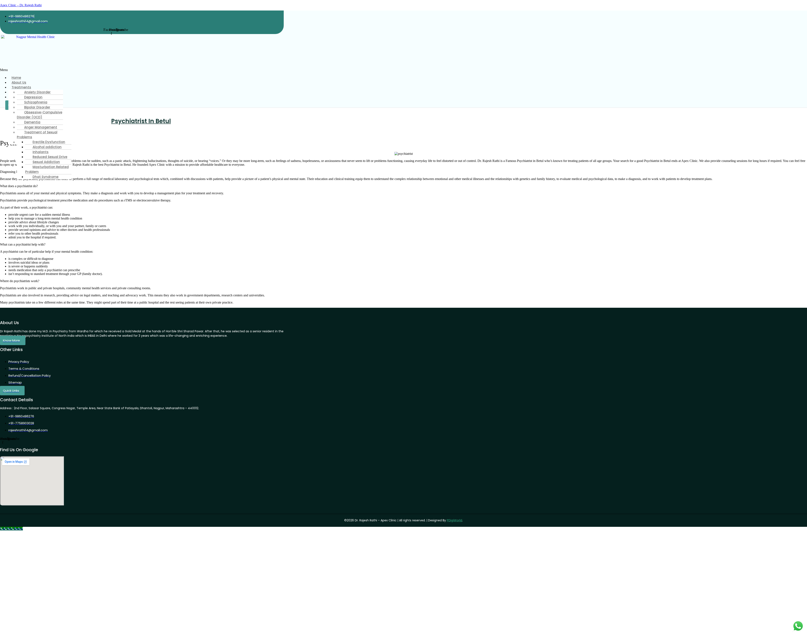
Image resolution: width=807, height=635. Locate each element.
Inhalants (41, 152)
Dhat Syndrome (45, 177)
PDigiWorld (454, 520)
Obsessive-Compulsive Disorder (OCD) (39, 114)
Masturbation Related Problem (47, 169)
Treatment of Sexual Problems (37, 134)
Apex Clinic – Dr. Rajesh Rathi (21, 5)
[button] (85, 70)
